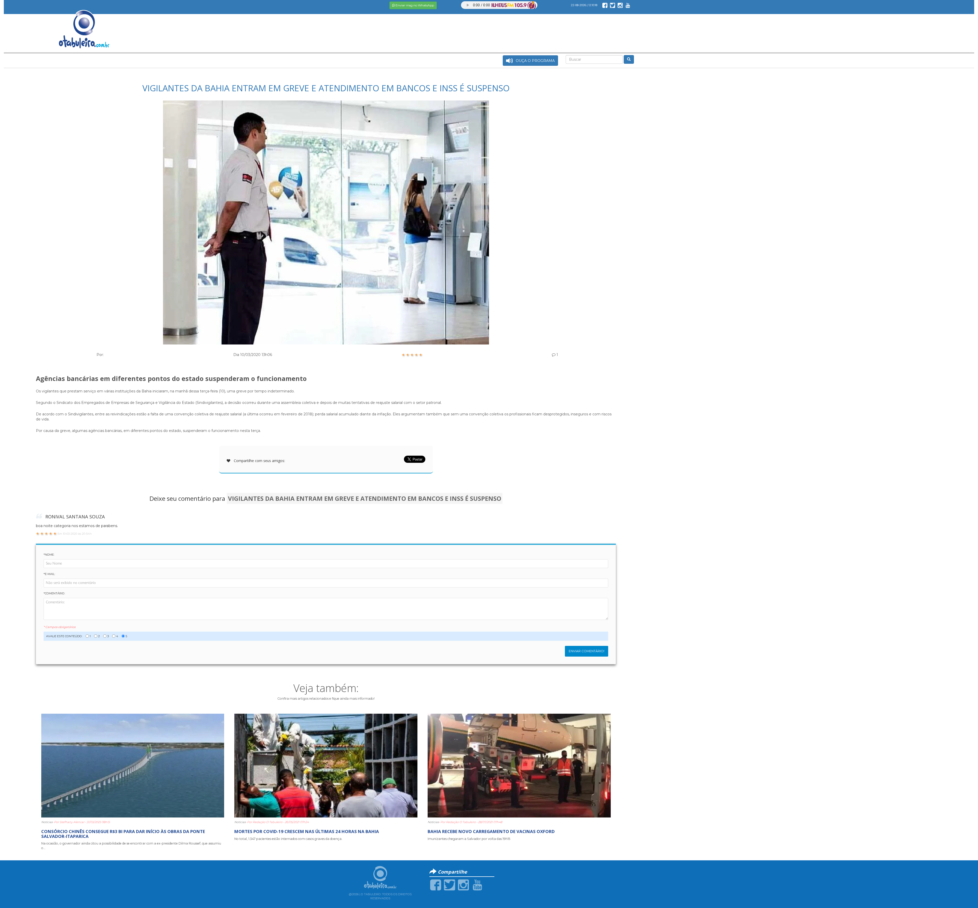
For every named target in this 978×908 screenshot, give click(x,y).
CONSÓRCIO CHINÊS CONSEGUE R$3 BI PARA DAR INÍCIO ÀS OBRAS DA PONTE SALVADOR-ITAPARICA (123, 833)
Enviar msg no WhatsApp (414, 5)
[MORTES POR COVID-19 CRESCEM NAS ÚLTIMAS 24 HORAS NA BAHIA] (325, 765)
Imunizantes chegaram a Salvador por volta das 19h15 (469, 839)
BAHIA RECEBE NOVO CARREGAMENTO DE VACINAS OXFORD (491, 831)
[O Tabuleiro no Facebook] (604, 5)
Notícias (46, 822)
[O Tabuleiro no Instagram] (620, 5)
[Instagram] (463, 884)
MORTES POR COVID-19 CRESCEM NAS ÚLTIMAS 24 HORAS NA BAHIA (306, 831)
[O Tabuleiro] (84, 24)
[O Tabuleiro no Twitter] (612, 5)
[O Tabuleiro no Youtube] (627, 5)
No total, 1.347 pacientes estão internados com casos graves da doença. (288, 839)
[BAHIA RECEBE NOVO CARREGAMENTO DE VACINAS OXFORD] (519, 765)
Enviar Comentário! (586, 651)
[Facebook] (435, 884)
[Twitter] (449, 884)
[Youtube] (477, 884)
